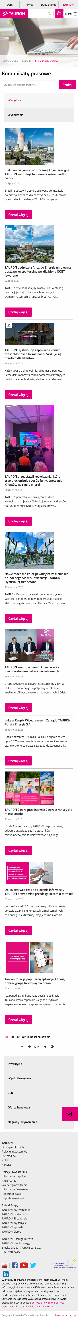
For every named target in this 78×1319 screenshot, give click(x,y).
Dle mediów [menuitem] (9, 1156)
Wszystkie (14, 100)
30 (18, 1037)
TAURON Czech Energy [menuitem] (16, 1243)
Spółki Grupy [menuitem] (10, 1205)
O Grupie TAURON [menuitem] (13, 1147)
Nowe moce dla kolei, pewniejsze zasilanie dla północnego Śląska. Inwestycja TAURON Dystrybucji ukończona (36, 577)
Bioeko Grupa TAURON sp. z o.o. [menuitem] (21, 1247)
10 (7, 1037)
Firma (29, 4)
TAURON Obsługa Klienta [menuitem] (17, 1239)
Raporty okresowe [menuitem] (13, 1198)
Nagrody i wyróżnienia (22, 1122)
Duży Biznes (48, 4)
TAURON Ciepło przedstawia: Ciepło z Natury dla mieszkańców (38, 811)
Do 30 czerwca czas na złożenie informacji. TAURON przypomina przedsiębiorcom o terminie (39, 891)
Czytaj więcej (18, 214)
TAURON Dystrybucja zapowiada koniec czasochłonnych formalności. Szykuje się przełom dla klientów (33, 354)
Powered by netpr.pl (65, 1315)
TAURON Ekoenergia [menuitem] (14, 1218)
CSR (10, 1092)
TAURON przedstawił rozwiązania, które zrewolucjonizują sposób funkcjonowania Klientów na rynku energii (33, 480)
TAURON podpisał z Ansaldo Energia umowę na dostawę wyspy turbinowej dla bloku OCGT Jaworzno (38, 271)
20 (12, 1037)
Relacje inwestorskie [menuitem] (14, 1151)
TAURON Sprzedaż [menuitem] (13, 1227)
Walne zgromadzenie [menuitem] (14, 1185)
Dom (10, 4)
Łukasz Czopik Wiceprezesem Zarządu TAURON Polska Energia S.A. (37, 722)
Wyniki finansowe (19, 1078)
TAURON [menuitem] (7, 1143)
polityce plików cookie (43, 1302)
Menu (68, 13)
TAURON (68, 4)
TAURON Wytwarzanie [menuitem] (16, 1209)
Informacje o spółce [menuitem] (14, 1176)
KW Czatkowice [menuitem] (11, 1252)
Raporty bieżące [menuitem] (11, 1193)
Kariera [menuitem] (6, 1164)
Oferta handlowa (19, 1107)
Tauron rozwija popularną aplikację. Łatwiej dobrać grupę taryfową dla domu (35, 981)
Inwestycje (15, 1063)
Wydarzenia (15, 114)
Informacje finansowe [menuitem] (15, 1189)
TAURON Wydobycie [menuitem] (14, 1223)
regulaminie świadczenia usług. (38, 1306)
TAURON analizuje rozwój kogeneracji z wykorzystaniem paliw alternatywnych (32, 669)
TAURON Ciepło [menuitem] (11, 1231)
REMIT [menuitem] (6, 1160)
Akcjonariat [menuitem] (9, 1180)
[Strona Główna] (14, 13)
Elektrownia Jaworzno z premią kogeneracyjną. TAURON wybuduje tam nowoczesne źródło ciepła (37, 174)
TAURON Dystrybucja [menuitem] (15, 1214)
